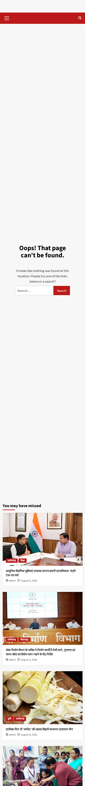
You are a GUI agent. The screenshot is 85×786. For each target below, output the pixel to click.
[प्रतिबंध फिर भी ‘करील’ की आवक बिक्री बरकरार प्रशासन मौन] (43, 697)
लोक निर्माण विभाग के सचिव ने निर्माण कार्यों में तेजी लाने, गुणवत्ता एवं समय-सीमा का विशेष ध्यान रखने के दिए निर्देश (40, 652)
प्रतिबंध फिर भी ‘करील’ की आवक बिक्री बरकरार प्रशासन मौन (39, 729)
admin (12, 580)
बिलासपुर (24, 639)
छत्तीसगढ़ (12, 560)
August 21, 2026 (29, 580)
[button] (7, 18)
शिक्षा (22, 560)
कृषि (9, 718)
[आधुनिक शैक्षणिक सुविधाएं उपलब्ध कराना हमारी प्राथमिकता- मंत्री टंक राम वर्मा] (43, 539)
